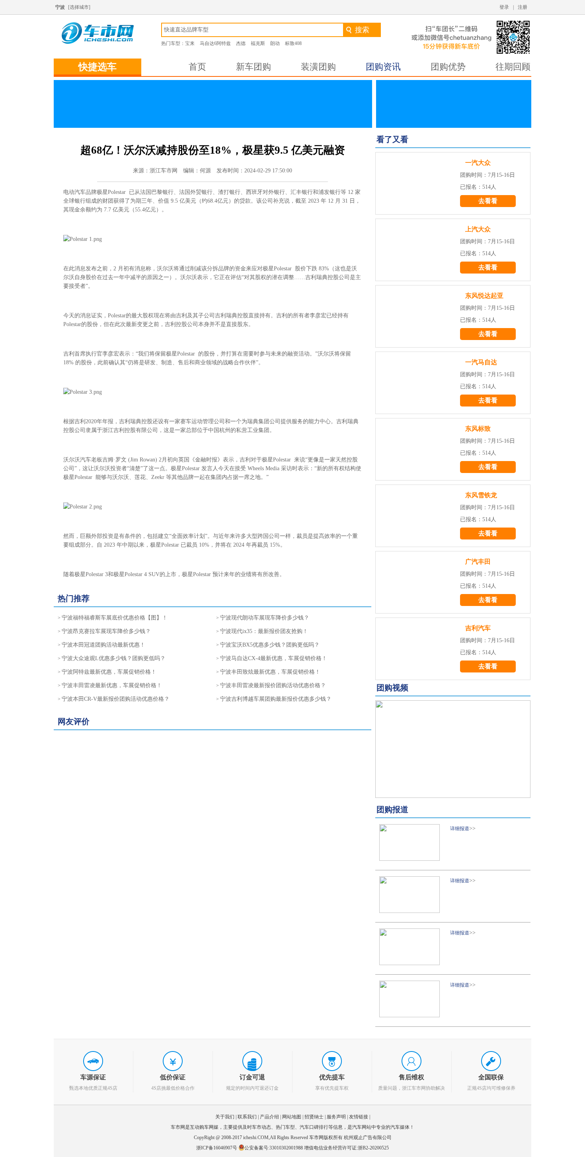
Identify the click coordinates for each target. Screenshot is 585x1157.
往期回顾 (512, 67)
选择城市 (79, 7)
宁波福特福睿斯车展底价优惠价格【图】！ (115, 618)
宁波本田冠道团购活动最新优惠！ (103, 645)
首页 (197, 67)
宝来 (190, 43)
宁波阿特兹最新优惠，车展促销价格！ (109, 672)
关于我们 (224, 1117)
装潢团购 (318, 67)
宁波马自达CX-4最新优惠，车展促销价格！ (273, 658)
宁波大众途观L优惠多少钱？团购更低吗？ (114, 658)
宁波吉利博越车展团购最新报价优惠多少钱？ (276, 699)
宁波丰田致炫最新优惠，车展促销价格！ (270, 672)
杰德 (241, 43)
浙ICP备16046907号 (217, 1148)
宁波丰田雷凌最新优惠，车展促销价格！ (112, 685)
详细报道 (459, 828)
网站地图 (291, 1117)
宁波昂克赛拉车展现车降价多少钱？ (106, 631)
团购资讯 (383, 67)
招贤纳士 (314, 1117)
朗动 (275, 43)
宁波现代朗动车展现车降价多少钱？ (264, 618)
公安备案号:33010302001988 (273, 1148)
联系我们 (247, 1117)
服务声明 (336, 1117)
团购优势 (448, 67)
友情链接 (358, 1117)
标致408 (293, 43)
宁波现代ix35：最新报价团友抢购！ (264, 631)
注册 (522, 7)
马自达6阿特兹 (215, 43)
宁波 (60, 7)
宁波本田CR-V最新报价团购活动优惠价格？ (116, 699)
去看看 (487, 200)
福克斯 (258, 43)
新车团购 (253, 67)
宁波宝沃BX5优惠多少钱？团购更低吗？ (270, 645)
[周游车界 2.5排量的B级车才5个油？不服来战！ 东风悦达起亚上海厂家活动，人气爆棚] (452, 749)
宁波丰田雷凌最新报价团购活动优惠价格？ (273, 685)
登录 (504, 7)
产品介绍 (269, 1117)
